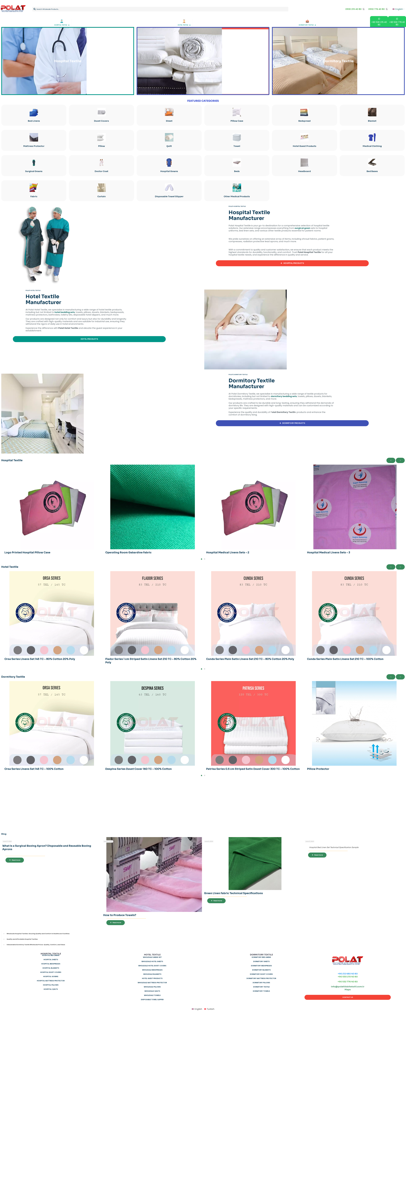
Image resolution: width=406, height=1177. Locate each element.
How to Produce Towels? (119, 915)
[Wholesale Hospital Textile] (42, 245)
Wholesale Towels (152, 995)
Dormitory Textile (261, 987)
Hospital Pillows (50, 985)
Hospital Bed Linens (50, 955)
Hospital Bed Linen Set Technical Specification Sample (333, 847)
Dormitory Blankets (261, 970)
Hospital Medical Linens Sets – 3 (328, 552)
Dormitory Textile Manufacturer (252, 383)
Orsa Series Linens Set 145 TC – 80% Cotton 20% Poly (39, 659)
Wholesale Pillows (152, 987)
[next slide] (400, 460)
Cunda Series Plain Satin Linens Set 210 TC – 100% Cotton (345, 659)
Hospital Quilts (51, 989)
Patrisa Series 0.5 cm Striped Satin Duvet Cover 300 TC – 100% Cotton (253, 769)
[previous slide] (390, 460)
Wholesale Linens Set (152, 957)
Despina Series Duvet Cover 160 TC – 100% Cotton (138, 769)
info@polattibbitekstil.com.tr (347, 986)
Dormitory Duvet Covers (261, 974)
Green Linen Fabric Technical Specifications (233, 893)
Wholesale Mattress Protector (152, 983)
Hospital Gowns (50, 976)
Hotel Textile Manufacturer (43, 299)
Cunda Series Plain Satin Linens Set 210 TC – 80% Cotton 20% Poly (250, 659)
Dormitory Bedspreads (261, 966)
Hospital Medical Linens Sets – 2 (227, 552)
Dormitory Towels (261, 991)
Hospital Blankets (51, 968)
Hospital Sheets (51, 959)
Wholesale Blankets (152, 974)
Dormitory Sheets (261, 961)
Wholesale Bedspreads (152, 970)
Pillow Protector (318, 769)
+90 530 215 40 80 (348, 976)
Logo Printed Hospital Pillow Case (27, 552)
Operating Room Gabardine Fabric (128, 552)
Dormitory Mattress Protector (261, 978)
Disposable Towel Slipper (152, 999)
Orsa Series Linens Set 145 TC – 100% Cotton (34, 769)
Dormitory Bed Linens (261, 957)
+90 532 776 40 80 (348, 981)
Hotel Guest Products (152, 978)
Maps (348, 989)
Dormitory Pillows (261, 983)
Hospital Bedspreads (50, 964)
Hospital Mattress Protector (51, 981)
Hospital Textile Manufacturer (249, 215)
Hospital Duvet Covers (50, 972)
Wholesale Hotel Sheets (152, 961)
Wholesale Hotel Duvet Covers (152, 966)
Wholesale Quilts (152, 991)
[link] (42, 245)
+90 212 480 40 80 (348, 973)
